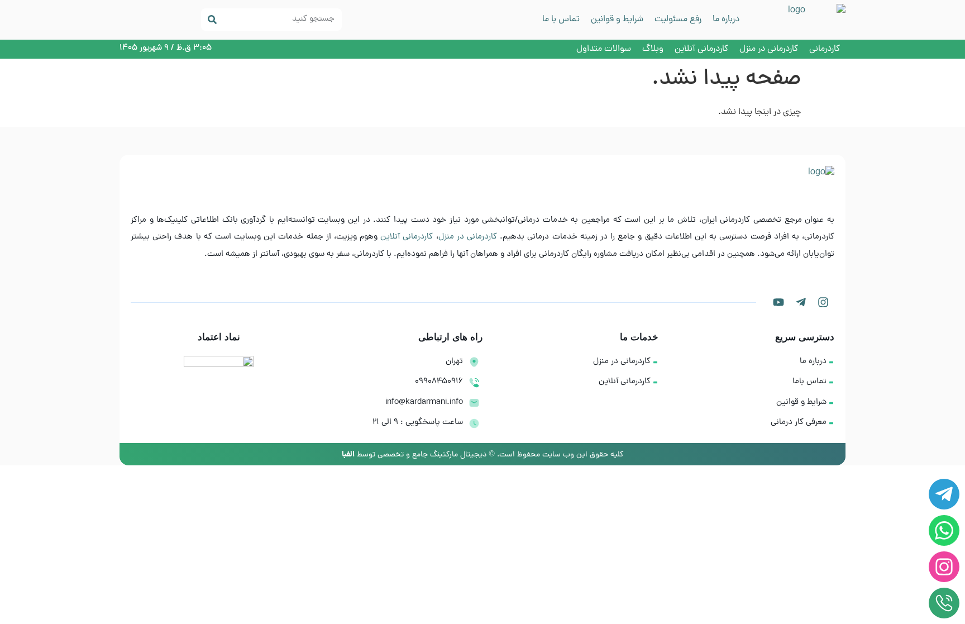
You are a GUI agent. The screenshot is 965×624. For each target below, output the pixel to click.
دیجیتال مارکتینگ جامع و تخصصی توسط (414, 455)
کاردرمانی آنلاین (406, 237)
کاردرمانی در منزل (467, 237)
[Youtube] (778, 302)
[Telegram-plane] (801, 302)
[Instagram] (823, 302)
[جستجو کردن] (212, 19)
